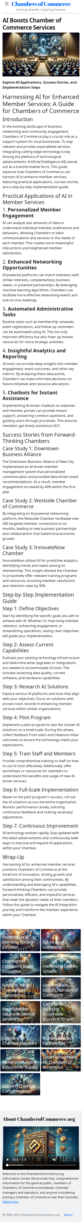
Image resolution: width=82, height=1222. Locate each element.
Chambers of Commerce (41, 4)
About (68, 1215)
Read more (10, 1202)
